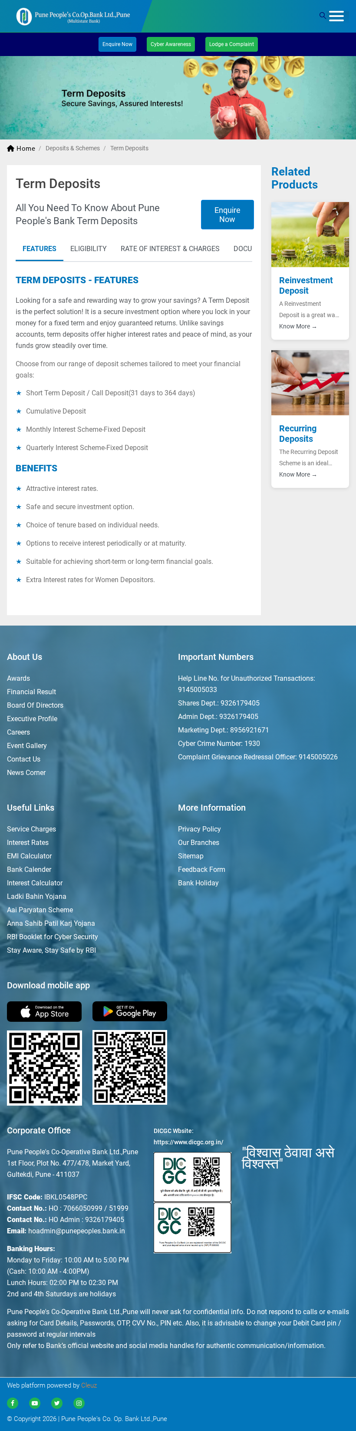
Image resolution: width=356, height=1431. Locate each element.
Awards (18, 678)
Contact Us (23, 759)
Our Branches (198, 842)
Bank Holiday (198, 883)
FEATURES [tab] (39, 249)
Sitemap (191, 856)
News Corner (26, 772)
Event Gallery (27, 746)
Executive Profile (32, 719)
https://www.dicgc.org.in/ (189, 1142)
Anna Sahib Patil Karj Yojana (51, 923)
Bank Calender (29, 869)
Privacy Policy (199, 829)
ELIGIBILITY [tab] (88, 249)
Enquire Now (227, 214)
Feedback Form (201, 869)
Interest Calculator (35, 883)
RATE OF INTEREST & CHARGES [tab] (170, 249)
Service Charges (31, 829)
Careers (18, 732)
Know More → (298, 326)
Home (25, 148)
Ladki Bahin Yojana (36, 896)
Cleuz (89, 1385)
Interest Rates (28, 842)
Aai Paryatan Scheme (40, 910)
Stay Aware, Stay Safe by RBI (51, 950)
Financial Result (31, 692)
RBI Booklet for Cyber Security (52, 937)
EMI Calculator (29, 856)
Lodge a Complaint (231, 44)
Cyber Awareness (171, 44)
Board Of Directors (35, 705)
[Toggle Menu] (337, 18)
